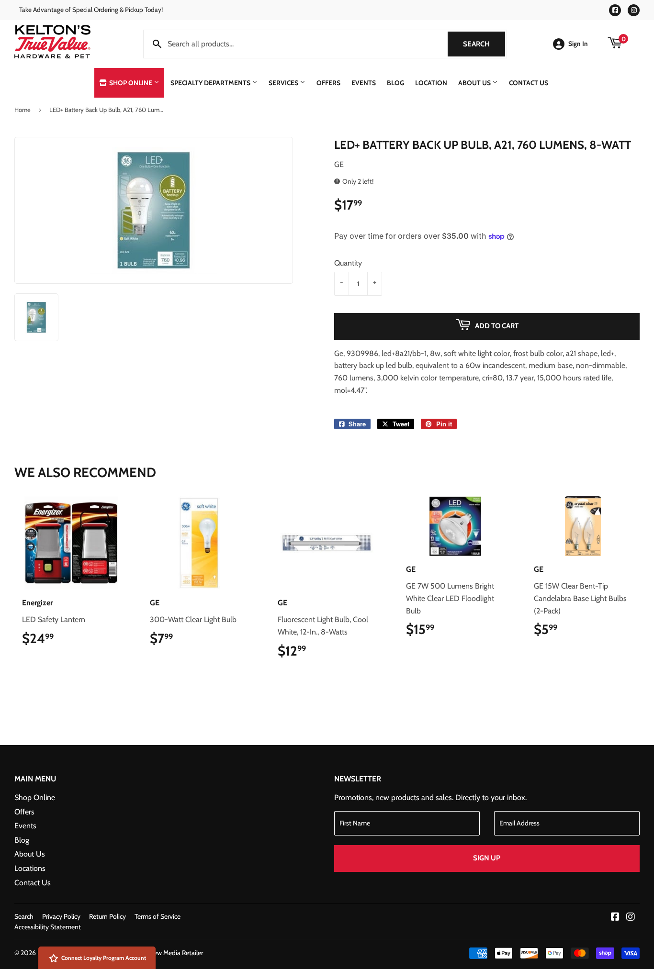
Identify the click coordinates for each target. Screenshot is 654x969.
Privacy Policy (61, 916)
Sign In (578, 43)
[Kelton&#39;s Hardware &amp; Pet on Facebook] (615, 917)
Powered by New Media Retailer (158, 953)
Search (484, 44)
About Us (475, 83)
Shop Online (131, 83)
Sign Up (486, 858)
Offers (328, 83)
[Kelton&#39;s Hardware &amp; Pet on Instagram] (630, 917)
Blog (395, 83)
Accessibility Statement (47, 927)
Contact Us (528, 83)
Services (284, 83)
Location (431, 83)
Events (363, 83)
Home (22, 109)
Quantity (348, 262)
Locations (29, 868)
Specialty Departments (211, 83)
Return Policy (107, 916)
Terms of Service (157, 916)
